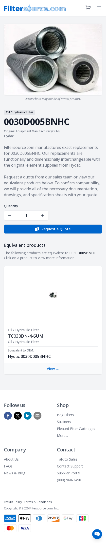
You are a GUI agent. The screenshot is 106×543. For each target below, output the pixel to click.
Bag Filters (65, 414)
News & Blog (14, 473)
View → (53, 368)
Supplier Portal (68, 473)
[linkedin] (28, 416)
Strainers (64, 421)
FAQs (8, 466)
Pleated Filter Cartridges (76, 428)
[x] (18, 416)
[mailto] (37, 416)
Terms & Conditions (38, 502)
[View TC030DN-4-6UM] (53, 295)
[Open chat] (97, 534)
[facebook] (8, 416)
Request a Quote (56, 229)
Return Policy (13, 502)
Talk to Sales (67, 459)
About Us (11, 459)
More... (62, 435)
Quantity (11, 206)
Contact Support (70, 466)
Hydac (9, 136)
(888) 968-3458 (69, 480)
